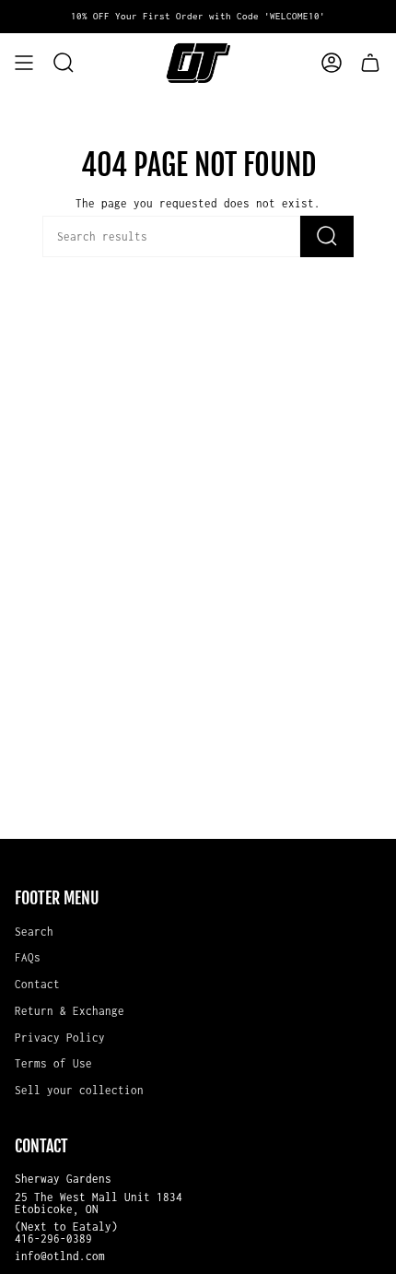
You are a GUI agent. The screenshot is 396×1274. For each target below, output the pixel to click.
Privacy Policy (60, 1038)
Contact (37, 984)
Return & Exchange (69, 1011)
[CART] (370, 62)
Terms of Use (53, 1063)
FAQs (28, 957)
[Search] (327, 236)
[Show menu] (24, 62)
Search (34, 932)
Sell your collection (79, 1090)
